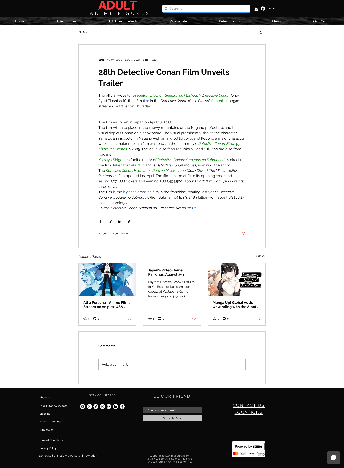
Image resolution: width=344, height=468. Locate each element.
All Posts (84, 32)
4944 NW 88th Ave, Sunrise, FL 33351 (169, 458)
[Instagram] (109, 406)
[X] (89, 406)
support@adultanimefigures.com (169, 455)
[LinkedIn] (115, 406)
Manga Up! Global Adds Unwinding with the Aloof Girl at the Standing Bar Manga (234, 304)
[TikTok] (95, 406)
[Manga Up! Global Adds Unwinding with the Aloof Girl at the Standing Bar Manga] (236, 279)
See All (261, 255)
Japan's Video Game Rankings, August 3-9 (166, 272)
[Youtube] (82, 406)
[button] (256, 9)
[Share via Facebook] (100, 221)
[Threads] (102, 406)
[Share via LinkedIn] (120, 221)
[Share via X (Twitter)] (110, 221)
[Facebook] (122, 406)
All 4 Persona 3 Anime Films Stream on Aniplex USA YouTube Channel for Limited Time (106, 304)
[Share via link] (129, 221)
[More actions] (243, 59)
